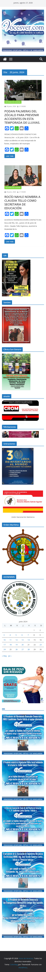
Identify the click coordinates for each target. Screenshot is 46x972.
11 (11, 640)
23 (41, 644)
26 (17, 649)
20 (23, 644)
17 (5, 644)
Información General (12, 102)
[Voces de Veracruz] (5, 59)
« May (4, 656)
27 (23, 649)
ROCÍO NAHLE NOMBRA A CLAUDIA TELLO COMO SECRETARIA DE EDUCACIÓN (22, 202)
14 (29, 640)
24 (5, 649)
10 (5, 640)
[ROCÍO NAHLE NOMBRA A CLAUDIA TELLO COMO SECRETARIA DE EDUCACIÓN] (23, 175)
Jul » (9, 656)
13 (23, 640)
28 (29, 649)
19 (17, 644)
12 (17, 640)
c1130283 (22, 106)
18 (11, 644)
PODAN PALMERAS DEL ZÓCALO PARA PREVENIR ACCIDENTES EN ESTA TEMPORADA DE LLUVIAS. (22, 117)
